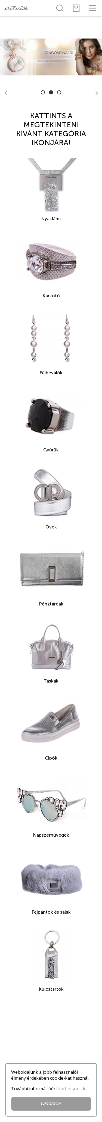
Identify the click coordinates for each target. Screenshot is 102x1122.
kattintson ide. (72, 1089)
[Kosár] (76, 8)
